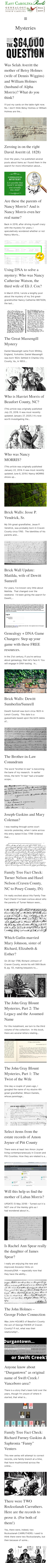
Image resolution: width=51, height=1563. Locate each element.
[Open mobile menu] (25, 19)
